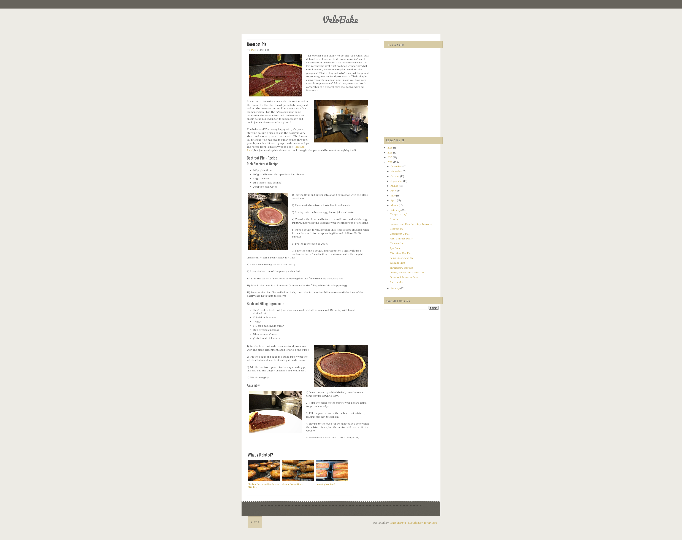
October (395, 176)
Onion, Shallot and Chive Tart (407, 272)
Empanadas (396, 282)
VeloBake (340, 19)
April (394, 200)
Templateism (397, 522)
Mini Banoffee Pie (400, 253)
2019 (390, 147)
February (396, 210)
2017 (390, 157)
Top (256, 522)
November (397, 171)
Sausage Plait (397, 262)
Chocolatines (397, 243)
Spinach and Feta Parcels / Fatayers (411, 224)
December (396, 166)
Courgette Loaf (398, 214)
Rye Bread (395, 248)
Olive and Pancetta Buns (404, 277)
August (395, 185)
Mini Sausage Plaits (401, 238)
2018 (390, 152)
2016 (390, 162)
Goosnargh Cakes (400, 233)
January (395, 288)
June (393, 190)
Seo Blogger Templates (422, 522)
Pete (253, 50)
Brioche (394, 219)
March (395, 205)
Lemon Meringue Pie (401, 258)
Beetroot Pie (397, 228)
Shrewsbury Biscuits (401, 267)
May (393, 195)
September (397, 181)
